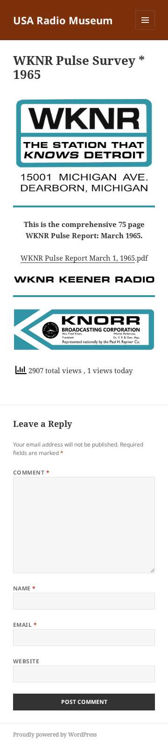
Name (24, 588)
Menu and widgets (145, 29)
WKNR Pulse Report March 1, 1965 (78, 258)
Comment (31, 472)
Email (25, 625)
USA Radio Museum (63, 20)
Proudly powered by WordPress (55, 734)
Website (26, 661)
